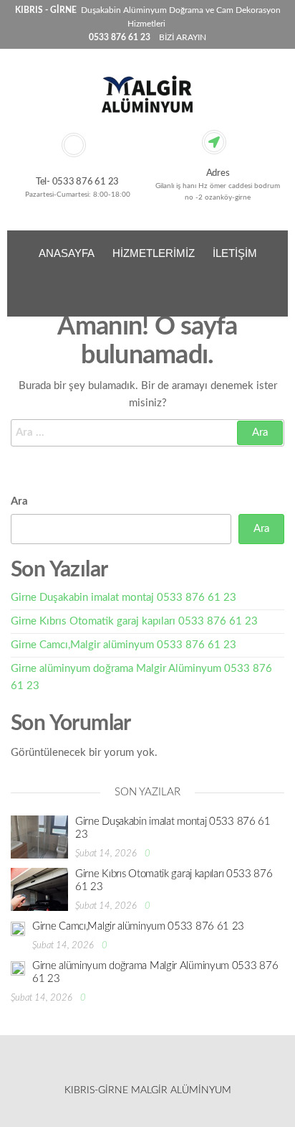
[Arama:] (147, 432)
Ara (19, 501)
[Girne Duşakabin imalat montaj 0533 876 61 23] (39, 836)
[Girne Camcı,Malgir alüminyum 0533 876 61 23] (18, 928)
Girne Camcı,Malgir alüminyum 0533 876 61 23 (123, 645)
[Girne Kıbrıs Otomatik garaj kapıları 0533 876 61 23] (39, 888)
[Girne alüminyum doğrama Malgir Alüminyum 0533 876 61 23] (18, 968)
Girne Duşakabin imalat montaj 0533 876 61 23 (123, 597)
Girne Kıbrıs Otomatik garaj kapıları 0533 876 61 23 (134, 621)
